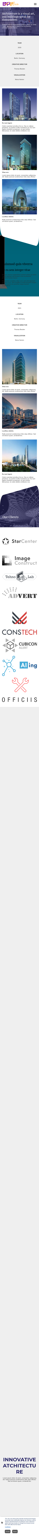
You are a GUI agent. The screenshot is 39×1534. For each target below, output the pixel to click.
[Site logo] (10, 3)
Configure (8, 1527)
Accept (8, 1531)
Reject (15, 1531)
